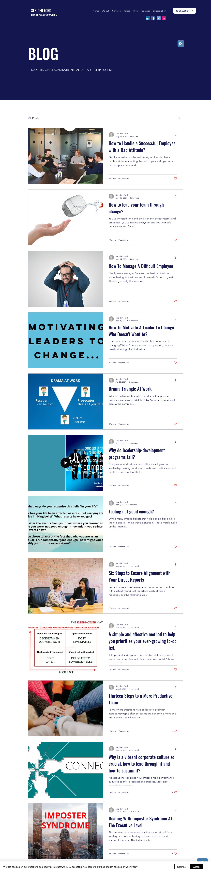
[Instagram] (164, 18)
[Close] (207, 866)
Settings (181, 866)
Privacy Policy (130, 866)
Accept (196, 866)
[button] (127, 10)
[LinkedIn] (148, 18)
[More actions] (176, 135)
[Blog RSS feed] (181, 43)
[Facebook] (153, 18)
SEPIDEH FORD (41, 10)
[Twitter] (159, 18)
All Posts (33, 118)
